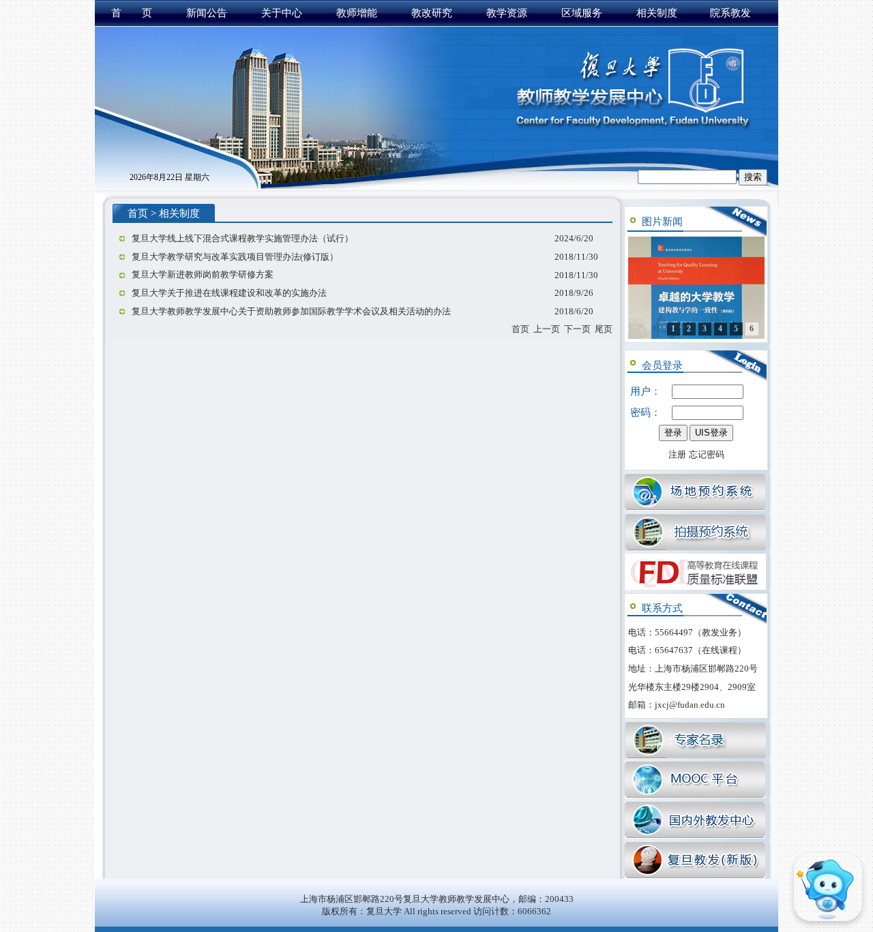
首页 (138, 213)
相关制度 (656, 12)
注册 (677, 454)
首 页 (131, 12)
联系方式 (662, 608)
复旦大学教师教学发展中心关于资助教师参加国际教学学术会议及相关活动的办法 (291, 311)
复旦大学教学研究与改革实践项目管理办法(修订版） (235, 257)
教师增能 (356, 12)
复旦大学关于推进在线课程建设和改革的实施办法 (229, 293)
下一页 (577, 329)
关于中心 (281, 12)
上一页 (546, 329)
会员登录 (662, 365)
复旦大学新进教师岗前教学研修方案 (202, 274)
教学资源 (506, 12)
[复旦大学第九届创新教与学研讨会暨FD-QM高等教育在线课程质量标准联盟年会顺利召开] (696, 288)
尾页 (603, 329)
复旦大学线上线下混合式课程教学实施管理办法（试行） (242, 238)
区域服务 (581, 12)
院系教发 (730, 12)
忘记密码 (706, 454)
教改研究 (431, 12)
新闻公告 (206, 12)
